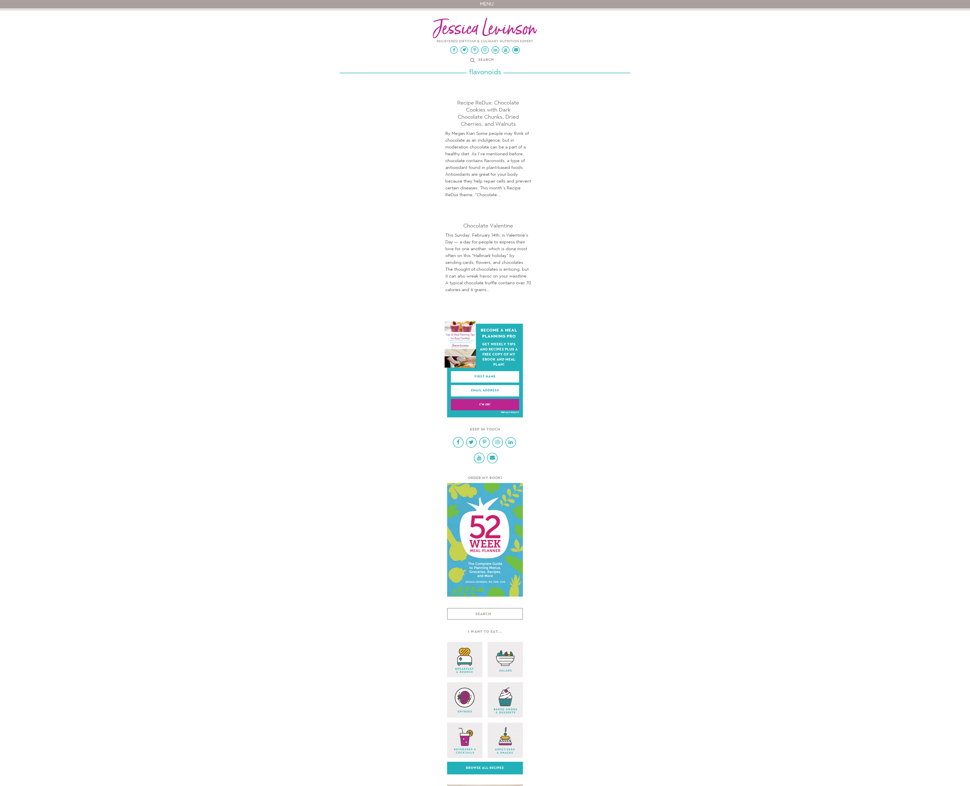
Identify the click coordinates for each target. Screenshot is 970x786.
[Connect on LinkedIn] (495, 50)
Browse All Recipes (485, 768)
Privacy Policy (510, 413)
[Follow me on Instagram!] (485, 50)
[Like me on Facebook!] (454, 50)
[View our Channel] (506, 50)
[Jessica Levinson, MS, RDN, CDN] (485, 31)
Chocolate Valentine (488, 226)
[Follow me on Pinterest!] (474, 50)
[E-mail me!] (516, 50)
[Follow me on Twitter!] (464, 50)
